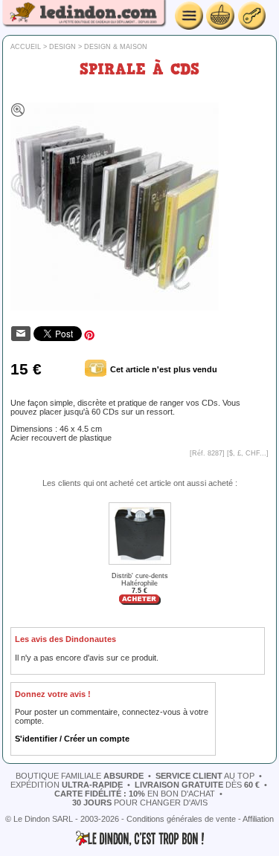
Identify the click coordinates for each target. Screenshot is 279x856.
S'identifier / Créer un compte (72, 738)
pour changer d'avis (140, 802)
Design (62, 47)
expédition (66, 784)
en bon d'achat (134, 793)
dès (197, 784)
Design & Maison (115, 47)
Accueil (25, 47)
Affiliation (258, 818)
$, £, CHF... (247, 453)
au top (204, 775)
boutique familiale (80, 775)
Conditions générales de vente (181, 818)
